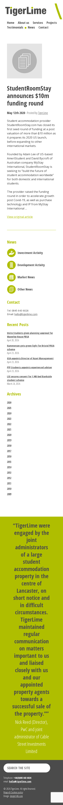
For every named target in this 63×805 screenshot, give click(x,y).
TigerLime (43, 113)
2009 (9, 494)
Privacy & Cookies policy (13, 792)
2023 (9, 418)
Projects (52, 23)
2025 (9, 407)
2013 (9, 472)
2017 (9, 450)
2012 (9, 477)
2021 (9, 429)
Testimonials (15, 27)
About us (23, 23)
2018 (9, 445)
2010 (9, 488)
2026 (9, 402)
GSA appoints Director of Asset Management (30, 358)
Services (38, 23)
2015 (9, 461)
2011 (9, 483)
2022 (9, 424)
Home (10, 23)
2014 (9, 467)
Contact (43, 27)
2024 (9, 413)
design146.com (16, 796)
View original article (20, 217)
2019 (9, 440)
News (31, 27)
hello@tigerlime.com (25, 314)
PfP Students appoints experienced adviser (29, 367)
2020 (9, 434)
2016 (9, 456)
